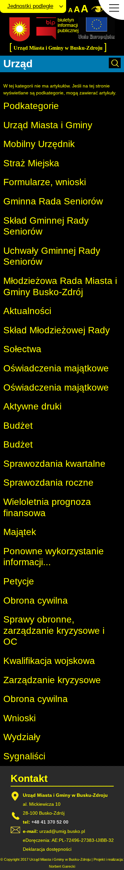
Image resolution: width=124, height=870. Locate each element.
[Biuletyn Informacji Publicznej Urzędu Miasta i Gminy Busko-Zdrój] (57, 37)
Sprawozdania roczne (48, 482)
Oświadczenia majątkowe (56, 368)
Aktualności (27, 311)
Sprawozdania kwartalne (54, 464)
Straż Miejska (31, 163)
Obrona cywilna (35, 600)
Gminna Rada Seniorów (53, 201)
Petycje (18, 581)
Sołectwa (22, 349)
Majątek (19, 532)
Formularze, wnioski (44, 182)
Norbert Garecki (62, 866)
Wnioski (19, 718)
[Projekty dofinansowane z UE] (96, 37)
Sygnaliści (24, 756)
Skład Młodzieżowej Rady (56, 330)
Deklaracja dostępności (47, 849)
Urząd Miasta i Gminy (47, 125)
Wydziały (21, 737)
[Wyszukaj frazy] (115, 66)
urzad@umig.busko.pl (62, 831)
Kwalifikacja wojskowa (49, 661)
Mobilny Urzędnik (39, 144)
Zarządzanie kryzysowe (52, 680)
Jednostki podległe (30, 6)
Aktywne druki (32, 406)
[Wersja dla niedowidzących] (97, 11)
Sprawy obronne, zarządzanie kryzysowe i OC (53, 630)
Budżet (18, 425)
